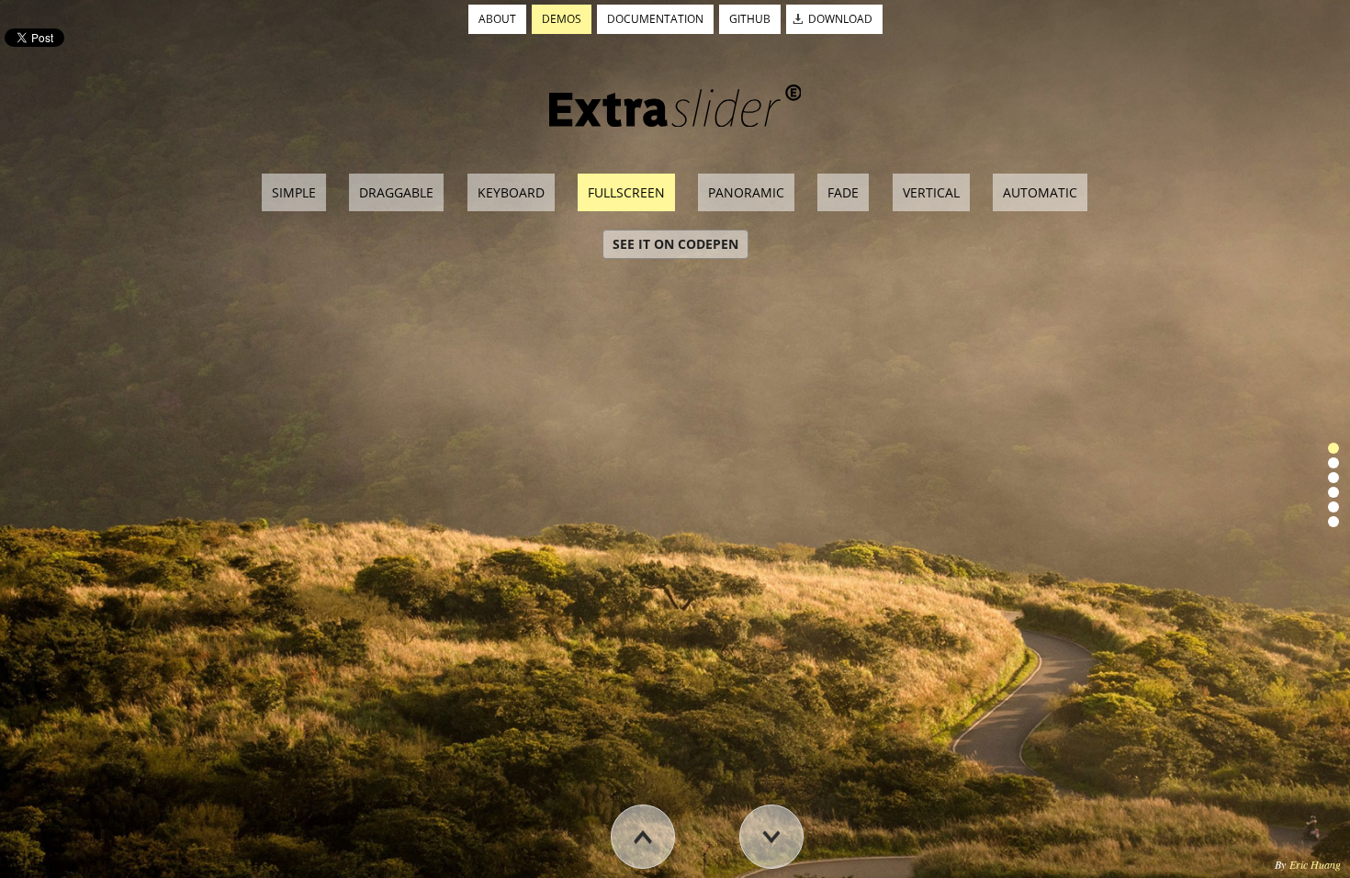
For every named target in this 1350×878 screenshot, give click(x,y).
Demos (561, 19)
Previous (665, 868)
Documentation (655, 19)
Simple (294, 192)
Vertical (931, 192)
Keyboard (511, 192)
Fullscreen (626, 192)
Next (793, 868)
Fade (843, 192)
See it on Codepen (675, 244)
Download (840, 19)
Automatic (1040, 192)
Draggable (396, 192)
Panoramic (746, 192)
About (497, 19)
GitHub (750, 19)
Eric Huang (1315, 864)
